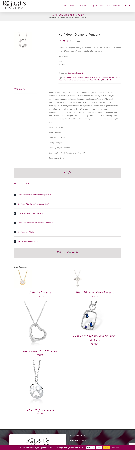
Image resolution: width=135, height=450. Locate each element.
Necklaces (71, 73)
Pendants (80, 73)
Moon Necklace (108, 80)
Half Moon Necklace (93, 80)
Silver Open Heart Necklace (40, 351)
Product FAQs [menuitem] (23, 183)
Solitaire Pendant (40, 292)
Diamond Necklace (108, 78)
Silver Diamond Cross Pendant (94, 292)
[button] (129, 6)
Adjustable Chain (69, 78)
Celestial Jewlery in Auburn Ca (88, 78)
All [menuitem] (15, 183)
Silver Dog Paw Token (40, 410)
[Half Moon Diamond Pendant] (23, 41)
